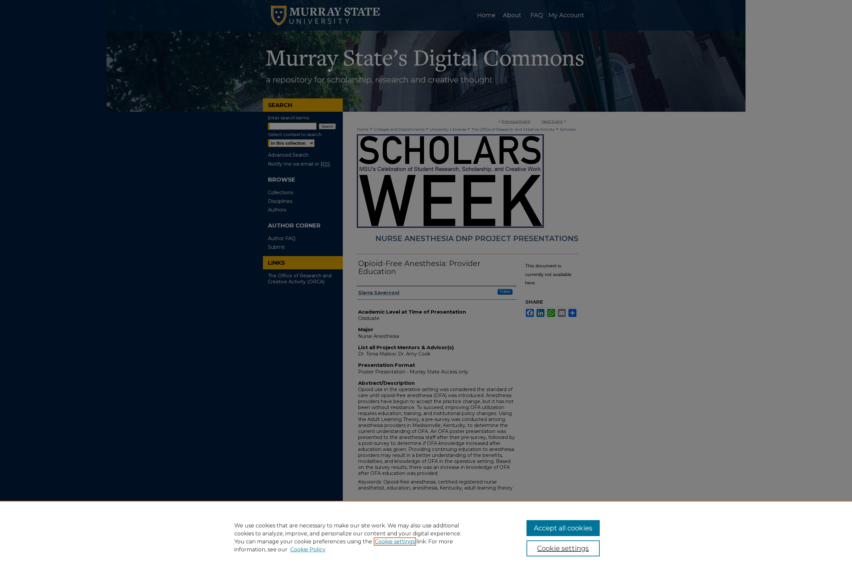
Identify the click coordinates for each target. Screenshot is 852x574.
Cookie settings (395, 541)
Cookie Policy (307, 549)
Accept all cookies (563, 528)
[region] (426, 537)
